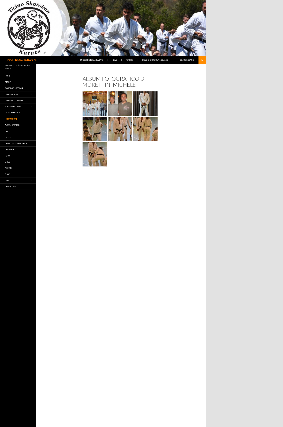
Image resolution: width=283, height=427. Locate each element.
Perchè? (129, 60)
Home (7, 76)
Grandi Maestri (12, 113)
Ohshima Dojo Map (14, 100)
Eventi (8, 137)
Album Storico (12, 125)
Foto (7, 156)
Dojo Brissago (187, 60)
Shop (7, 174)
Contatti (9, 149)
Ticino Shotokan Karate (21, 60)
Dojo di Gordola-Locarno (155, 60)
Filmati (8, 168)
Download (10, 186)
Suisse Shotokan (13, 107)
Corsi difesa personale (16, 143)
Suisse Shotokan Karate (91, 60)
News (114, 60)
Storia (8, 82)
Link (7, 180)
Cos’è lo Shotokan (14, 88)
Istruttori (11, 119)
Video (7, 162)
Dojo (7, 131)
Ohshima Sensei (12, 94)
